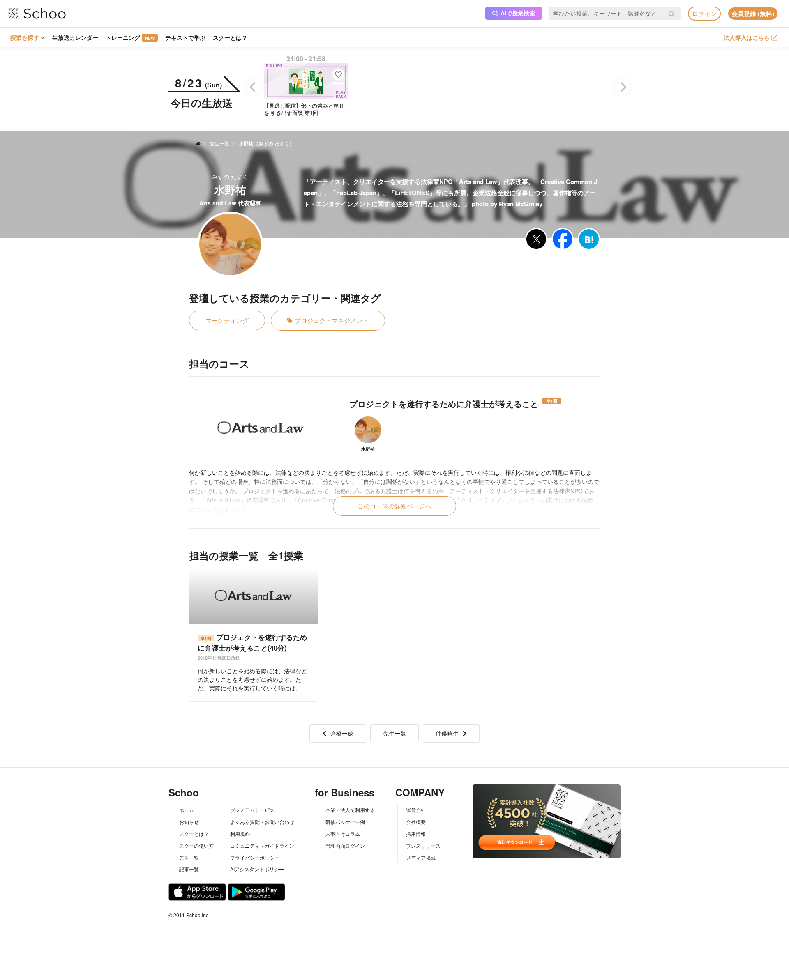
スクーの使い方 (196, 845)
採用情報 (416, 833)
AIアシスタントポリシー (257, 868)
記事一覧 (189, 868)
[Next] (622, 87)
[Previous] (253, 87)
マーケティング (227, 320)
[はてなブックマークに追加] (589, 239)
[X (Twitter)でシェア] (536, 239)
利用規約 (240, 833)
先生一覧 (394, 733)
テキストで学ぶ (185, 37)
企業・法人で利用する (350, 809)
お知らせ (189, 821)
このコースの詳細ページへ (394, 506)
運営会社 (416, 809)
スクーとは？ (230, 37)
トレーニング (130, 37)
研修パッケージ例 (345, 821)
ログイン (704, 13)
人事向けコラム (342, 833)
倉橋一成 (341, 733)
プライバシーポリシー (254, 857)
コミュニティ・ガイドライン (262, 845)
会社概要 (416, 821)
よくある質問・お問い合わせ (262, 821)
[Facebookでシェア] (562, 239)
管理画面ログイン (345, 845)
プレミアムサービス (252, 809)
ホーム (186, 809)
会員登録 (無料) (752, 13)
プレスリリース (423, 845)
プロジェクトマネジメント (332, 320)
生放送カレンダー (75, 37)
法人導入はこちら (747, 37)
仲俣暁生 (447, 733)
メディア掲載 (421, 857)
